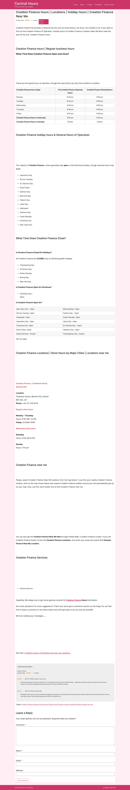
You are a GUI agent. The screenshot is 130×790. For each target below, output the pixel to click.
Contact (89, 5)
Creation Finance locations (67, 704)
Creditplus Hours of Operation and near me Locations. (47, 653)
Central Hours (26, 3)
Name (19, 751)
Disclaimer (98, 5)
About (82, 5)
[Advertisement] (65, 69)
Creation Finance (73, 600)
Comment (21, 725)
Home (76, 5)
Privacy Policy (109, 5)
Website (19, 770)
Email (19, 761)
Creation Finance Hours (50, 704)
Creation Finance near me (84, 704)
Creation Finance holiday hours (31, 704)
